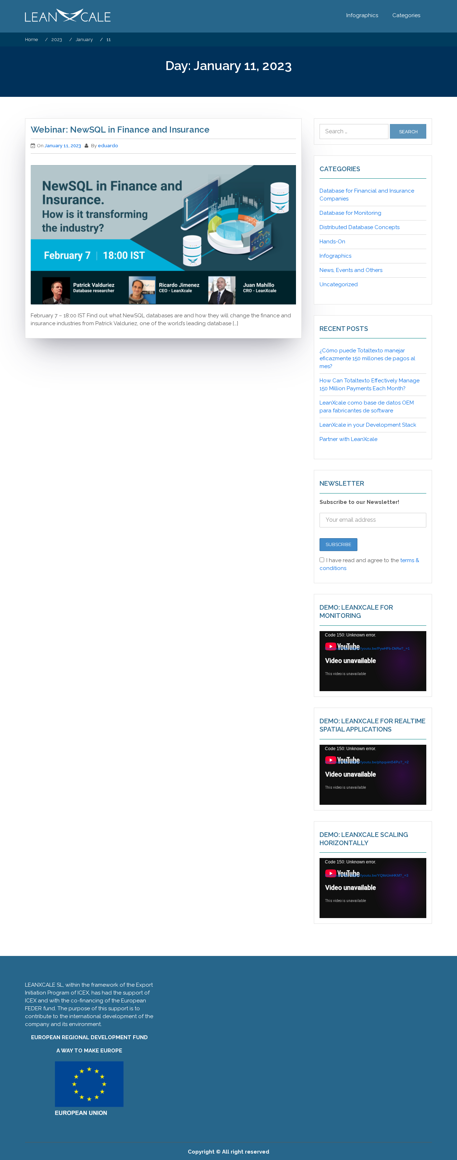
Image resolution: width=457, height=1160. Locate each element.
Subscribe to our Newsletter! (359, 502)
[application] (373, 661)
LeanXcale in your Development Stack (368, 425)
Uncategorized (339, 284)
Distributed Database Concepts (360, 227)
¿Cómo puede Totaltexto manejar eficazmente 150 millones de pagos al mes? (367, 358)
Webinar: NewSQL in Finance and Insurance (120, 129)
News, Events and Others (351, 270)
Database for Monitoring (350, 213)
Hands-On (332, 241)
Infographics (362, 15)
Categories (406, 15)
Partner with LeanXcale (348, 439)
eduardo (108, 145)
